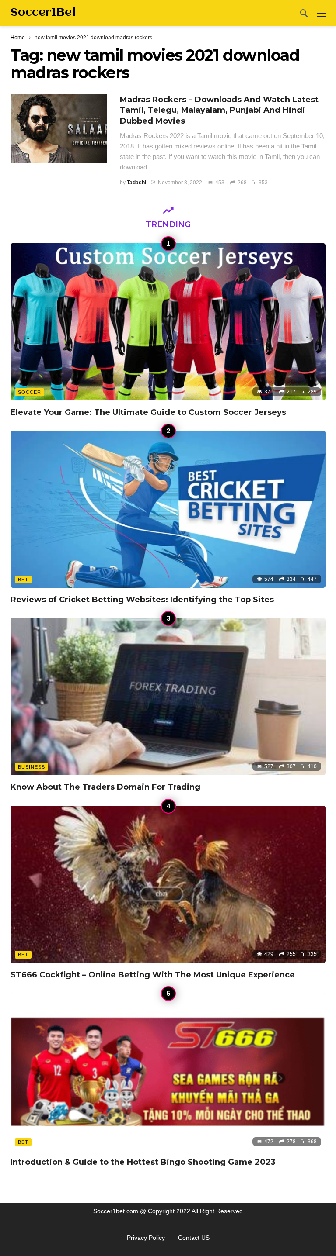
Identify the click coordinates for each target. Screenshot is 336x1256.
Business (31, 766)
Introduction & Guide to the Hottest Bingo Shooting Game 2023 (143, 1162)
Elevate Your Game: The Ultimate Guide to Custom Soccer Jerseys (148, 412)
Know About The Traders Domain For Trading (105, 787)
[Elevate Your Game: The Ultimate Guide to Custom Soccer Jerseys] (168, 321)
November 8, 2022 (180, 182)
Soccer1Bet (43, 12)
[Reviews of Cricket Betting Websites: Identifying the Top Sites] (168, 509)
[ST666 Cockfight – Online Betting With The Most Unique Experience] (168, 884)
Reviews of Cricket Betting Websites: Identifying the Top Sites (142, 599)
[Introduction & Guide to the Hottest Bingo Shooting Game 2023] (168, 1071)
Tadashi (136, 182)
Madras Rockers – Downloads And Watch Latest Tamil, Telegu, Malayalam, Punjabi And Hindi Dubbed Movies (219, 110)
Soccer (29, 392)
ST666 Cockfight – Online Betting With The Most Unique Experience (152, 975)
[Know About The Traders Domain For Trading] (168, 696)
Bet (23, 579)
